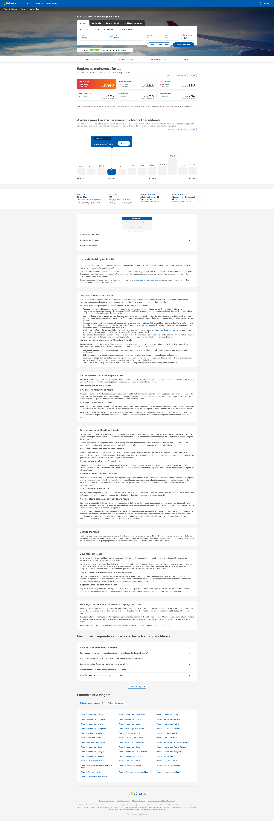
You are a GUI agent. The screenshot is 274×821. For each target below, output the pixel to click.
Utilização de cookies (123, 801)
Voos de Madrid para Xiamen (92, 756)
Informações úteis (158, 59)
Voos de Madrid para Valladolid (93, 715)
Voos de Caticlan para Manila (168, 729)
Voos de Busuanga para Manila (131, 729)
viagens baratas (188, 311)
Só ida (193, 75)
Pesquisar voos (183, 45)
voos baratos (141, 323)
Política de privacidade (138, 801)
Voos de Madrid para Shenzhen (131, 756)
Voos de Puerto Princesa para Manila (133, 742)
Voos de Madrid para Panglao (92, 752)
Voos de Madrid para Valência (168, 724)
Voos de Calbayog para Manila (131, 738)
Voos (22, 3)
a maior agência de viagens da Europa (149, 280)
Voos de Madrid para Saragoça (169, 719)
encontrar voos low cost (120, 306)
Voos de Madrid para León (129, 724)
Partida (150, 35)
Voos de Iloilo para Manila (91, 738)
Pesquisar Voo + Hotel (159, 45)
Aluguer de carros (52, 3)
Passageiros (187, 35)
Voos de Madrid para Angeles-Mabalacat (173, 742)
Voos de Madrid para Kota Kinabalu (133, 752)
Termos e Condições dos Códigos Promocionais (161, 801)
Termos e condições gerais (106, 801)
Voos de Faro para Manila (91, 772)
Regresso (168, 35)
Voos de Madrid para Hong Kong (169, 752)
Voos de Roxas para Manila (129, 733)
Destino (116, 35)
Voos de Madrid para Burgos (168, 715)
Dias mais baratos (125, 59)
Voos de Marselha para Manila (169, 772)
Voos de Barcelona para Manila (169, 765)
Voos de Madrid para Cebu (129, 747)
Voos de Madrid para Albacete (93, 719)
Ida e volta (182, 75)
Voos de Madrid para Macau (168, 756)
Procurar (124, 143)
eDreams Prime (103, 465)
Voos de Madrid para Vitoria (92, 724)
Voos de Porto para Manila (129, 761)
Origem (83, 35)
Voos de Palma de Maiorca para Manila (134, 772)
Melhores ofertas (93, 59)
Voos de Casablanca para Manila (94, 777)
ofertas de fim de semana (162, 330)
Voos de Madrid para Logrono (130, 719)
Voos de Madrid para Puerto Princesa (172, 747)
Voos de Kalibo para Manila (91, 733)
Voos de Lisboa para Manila (130, 765)
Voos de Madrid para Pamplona (93, 729)
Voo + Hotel (39, 3)
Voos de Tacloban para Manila (93, 742)
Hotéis (29, 3)
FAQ (186, 59)
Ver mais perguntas (138, 687)
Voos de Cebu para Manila (167, 738)
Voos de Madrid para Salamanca (132, 715)
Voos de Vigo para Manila (167, 761)
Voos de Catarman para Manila (169, 733)
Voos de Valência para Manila (92, 761)
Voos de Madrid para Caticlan (93, 747)
